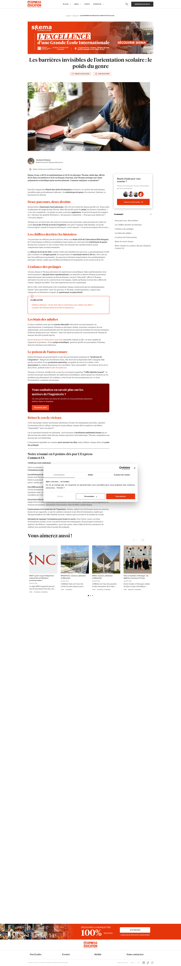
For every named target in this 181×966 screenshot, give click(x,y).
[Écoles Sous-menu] (70, 4)
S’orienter (97, 4)
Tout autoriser (121, 496)
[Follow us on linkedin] (144, 962)
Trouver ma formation (132, 202)
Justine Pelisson (43, 160)
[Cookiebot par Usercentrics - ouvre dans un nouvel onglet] (121, 468)
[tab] (88, 595)
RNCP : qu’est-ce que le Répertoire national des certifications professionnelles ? (41, 578)
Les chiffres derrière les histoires (128, 225)
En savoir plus (40, 408)
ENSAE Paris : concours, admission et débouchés (73, 577)
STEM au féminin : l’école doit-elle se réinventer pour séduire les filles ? (62, 305)
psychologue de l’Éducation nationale (46, 340)
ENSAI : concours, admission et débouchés (102, 577)
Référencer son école (142, 4)
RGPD (132, 962)
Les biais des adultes (123, 233)
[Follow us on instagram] (152, 962)
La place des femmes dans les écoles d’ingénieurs (53, 308)
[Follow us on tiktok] (148, 962)
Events (87, 4)
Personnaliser (89, 496)
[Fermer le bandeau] (134, 468)
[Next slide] (143, 540)
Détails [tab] (90, 475)
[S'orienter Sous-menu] (103, 4)
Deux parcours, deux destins (126, 221)
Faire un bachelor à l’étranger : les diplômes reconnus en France (136, 577)
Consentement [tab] (59, 475)
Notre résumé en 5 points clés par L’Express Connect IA (133, 247)
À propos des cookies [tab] (122, 475)
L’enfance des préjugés (124, 229)
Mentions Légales (123, 962)
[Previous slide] (134, 540)
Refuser (60, 496)
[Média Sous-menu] (80, 4)
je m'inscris (135, 930)
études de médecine (58, 368)
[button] (42, 954)
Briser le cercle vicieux (124, 242)
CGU (138, 962)
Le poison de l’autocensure (126, 237)
